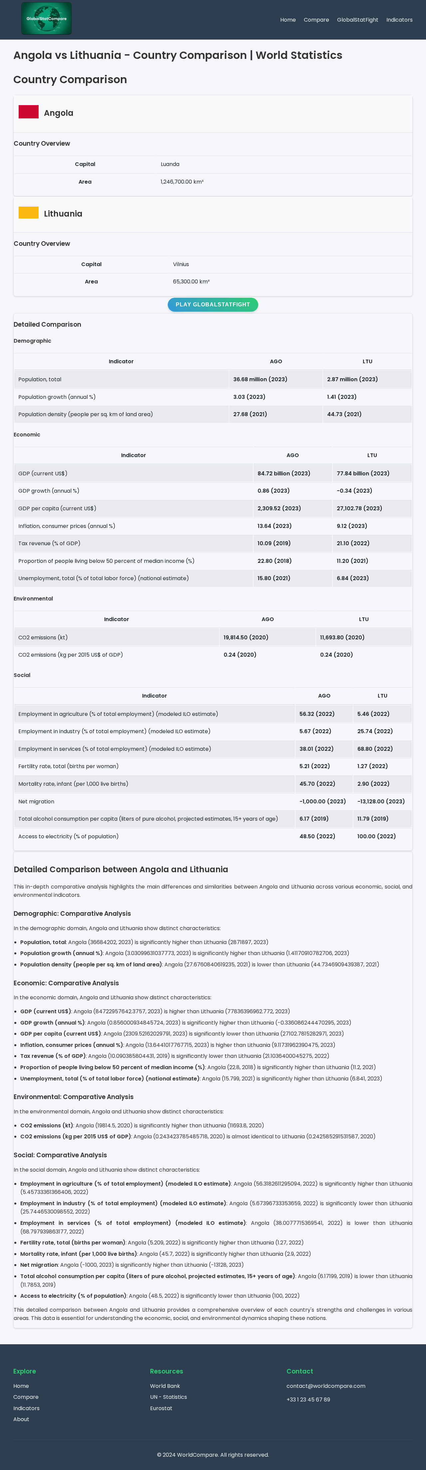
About (21, 1419)
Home (288, 20)
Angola (59, 113)
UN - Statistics (168, 1397)
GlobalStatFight (357, 20)
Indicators (399, 20)
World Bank (165, 1386)
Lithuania (63, 213)
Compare (316, 20)
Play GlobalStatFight (213, 304)
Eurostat (161, 1408)
